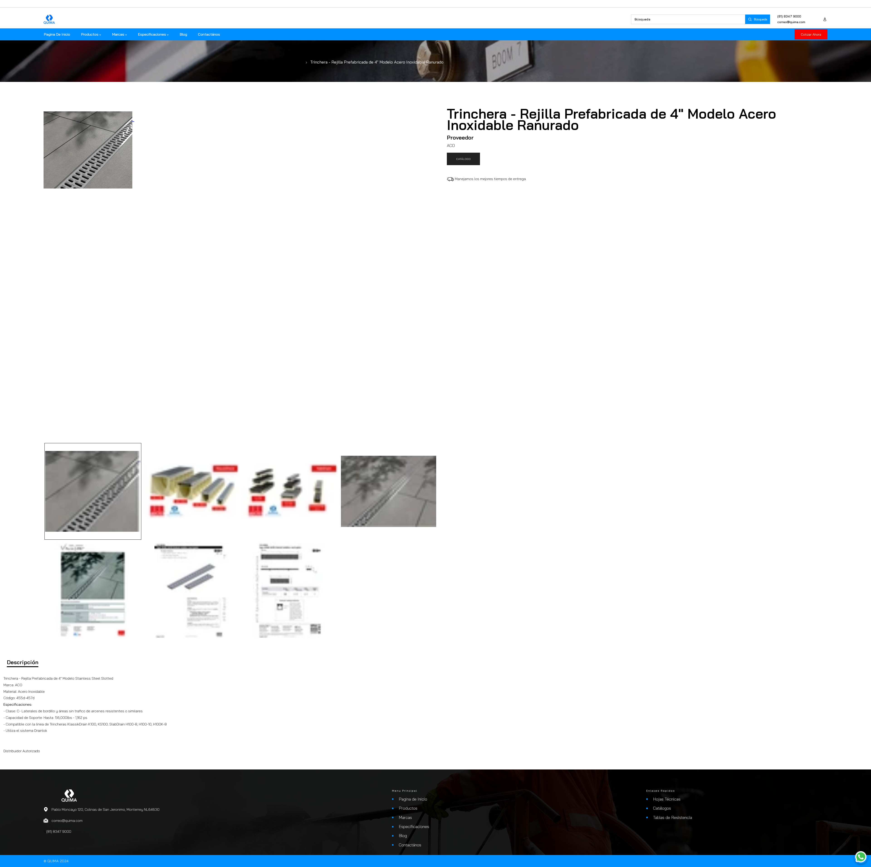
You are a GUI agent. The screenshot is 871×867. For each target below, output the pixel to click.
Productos (408, 808)
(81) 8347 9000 (789, 16)
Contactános (410, 844)
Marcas (405, 817)
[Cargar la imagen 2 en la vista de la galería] (191, 491)
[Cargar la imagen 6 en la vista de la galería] (191, 590)
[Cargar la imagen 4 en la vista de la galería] (388, 491)
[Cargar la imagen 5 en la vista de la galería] (93, 590)
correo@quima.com (791, 22)
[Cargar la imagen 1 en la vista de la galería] (93, 491)
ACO (451, 145)
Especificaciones (414, 826)
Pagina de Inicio (413, 799)
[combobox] (688, 19)
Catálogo (463, 159)
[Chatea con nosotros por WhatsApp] (861, 857)
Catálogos (662, 808)
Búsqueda (760, 19)
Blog (403, 835)
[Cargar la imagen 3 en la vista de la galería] (290, 491)
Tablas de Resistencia (672, 817)
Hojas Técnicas (666, 799)
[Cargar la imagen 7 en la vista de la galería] (290, 590)
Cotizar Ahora (811, 34)
